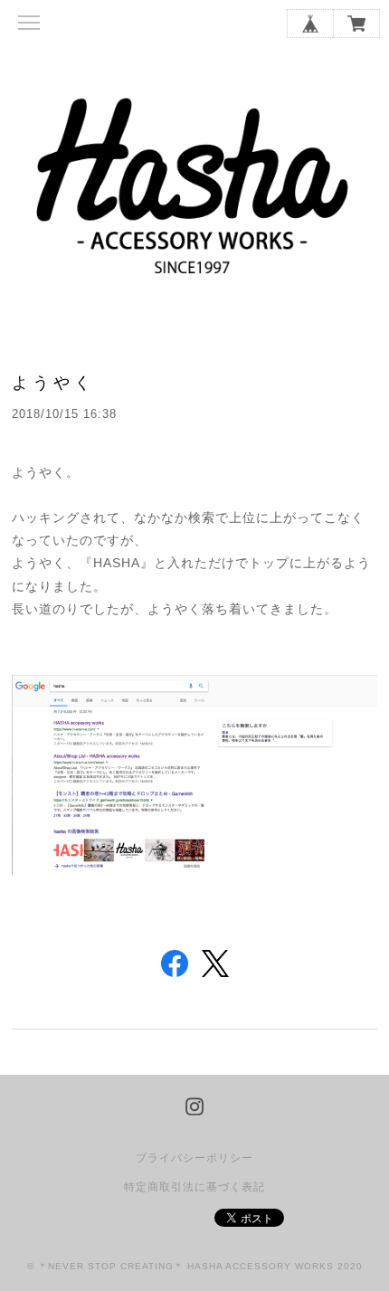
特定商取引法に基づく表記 (194, 1187)
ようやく (53, 382)
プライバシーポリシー (194, 1158)
